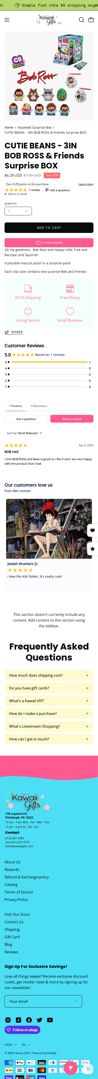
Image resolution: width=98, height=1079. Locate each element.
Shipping (12, 929)
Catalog (11, 884)
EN (23, 1045)
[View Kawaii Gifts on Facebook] (29, 1020)
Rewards (12, 869)
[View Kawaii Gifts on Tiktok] (18, 1020)
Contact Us (14, 921)
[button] (81, 20)
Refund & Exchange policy (27, 877)
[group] (49, 5)
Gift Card (12, 936)
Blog (8, 944)
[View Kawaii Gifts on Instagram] (8, 1020)
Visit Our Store (17, 914)
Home (9, 127)
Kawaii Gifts (22, 1053)
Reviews (11, 951)
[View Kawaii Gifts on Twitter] (39, 1020)
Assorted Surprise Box (35, 127)
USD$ (8, 1045)
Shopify (51, 1053)
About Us (13, 862)
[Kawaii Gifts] (49, 20)
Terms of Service (19, 892)
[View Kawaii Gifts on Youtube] (49, 1020)
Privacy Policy (16, 899)
